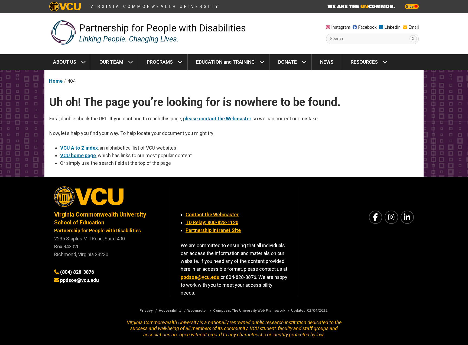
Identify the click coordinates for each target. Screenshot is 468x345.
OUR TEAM (111, 62)
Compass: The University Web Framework (249, 310)
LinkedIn (392, 27)
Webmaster (197, 310)
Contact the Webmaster (212, 214)
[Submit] (413, 39)
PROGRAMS (160, 62)
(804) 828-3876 (77, 272)
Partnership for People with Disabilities (162, 28)
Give (410, 6)
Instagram (340, 27)
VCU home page (78, 155)
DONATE (287, 62)
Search (336, 38)
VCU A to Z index (79, 148)
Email (413, 27)
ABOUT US (64, 62)
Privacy (146, 310)
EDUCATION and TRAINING (225, 62)
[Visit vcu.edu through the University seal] (107, 198)
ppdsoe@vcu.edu (79, 280)
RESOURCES (364, 62)
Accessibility (170, 310)
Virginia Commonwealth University (155, 6)
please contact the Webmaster (217, 118)
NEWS (326, 62)
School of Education (79, 222)
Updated (298, 310)
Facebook (367, 27)
